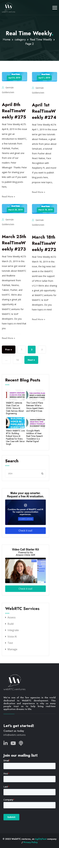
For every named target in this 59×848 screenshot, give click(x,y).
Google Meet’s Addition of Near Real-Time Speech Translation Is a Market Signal (34, 436)
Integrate (13, 630)
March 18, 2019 (45, 209)
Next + (31, 359)
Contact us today (13, 731)
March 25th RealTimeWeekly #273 (14, 242)
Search (12, 461)
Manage (12, 649)
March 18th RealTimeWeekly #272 (44, 243)
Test (10, 643)
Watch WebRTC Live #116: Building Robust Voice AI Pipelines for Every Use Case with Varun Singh (15, 437)
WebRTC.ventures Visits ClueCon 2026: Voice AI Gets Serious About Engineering (15, 408)
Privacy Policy (30, 842)
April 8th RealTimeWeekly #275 (14, 110)
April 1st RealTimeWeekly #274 (44, 111)
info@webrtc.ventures (14, 734)
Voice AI (12, 636)
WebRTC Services (22, 609)
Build (11, 624)
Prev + (8, 349)
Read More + (8, 196)
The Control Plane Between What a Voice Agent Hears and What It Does (34, 406)
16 (17, 359)
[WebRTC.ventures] (8, 7)
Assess (12, 617)
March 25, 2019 (15, 209)
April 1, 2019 (44, 77)
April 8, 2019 (14, 77)
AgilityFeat (40, 839)
